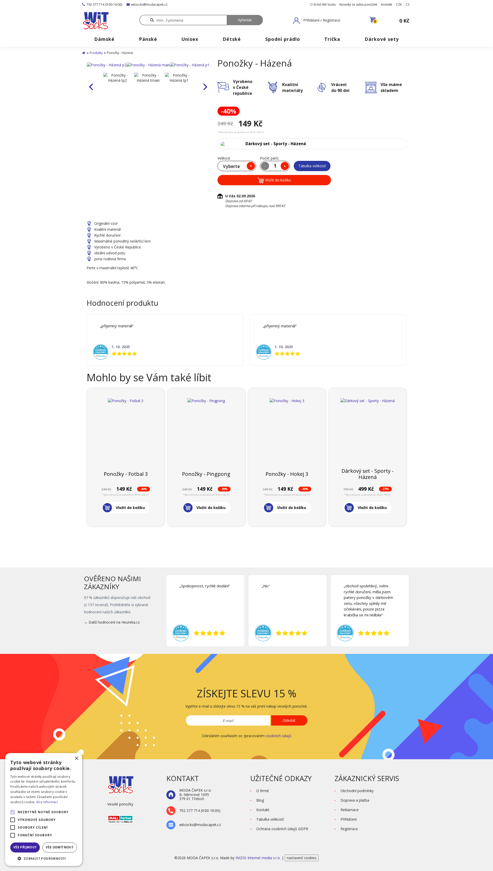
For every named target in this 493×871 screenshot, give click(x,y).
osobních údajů (278, 735)
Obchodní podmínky (357, 790)
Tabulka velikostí (312, 165)
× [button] (76, 759)
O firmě (262, 790)
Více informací (47, 802)
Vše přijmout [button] (25, 847)
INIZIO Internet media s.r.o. (258, 857)
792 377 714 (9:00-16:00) (104, 4)
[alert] (43, 809)
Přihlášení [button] (348, 819)
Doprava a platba (354, 800)
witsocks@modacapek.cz (149, 4)
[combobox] (236, 166)
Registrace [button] (349, 828)
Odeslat (289, 720)
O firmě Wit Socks (323, 4)
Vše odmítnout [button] (60, 847)
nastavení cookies (302, 857)
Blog (260, 800)
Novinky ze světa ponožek (358, 4)
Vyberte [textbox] (231, 166)
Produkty (96, 53)
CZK (399, 4)
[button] (316, 20)
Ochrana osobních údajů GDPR (282, 828)
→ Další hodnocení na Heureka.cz (112, 622)
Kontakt (386, 4)
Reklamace (349, 809)
